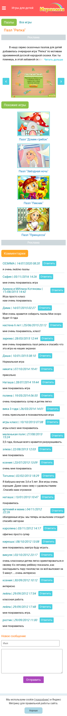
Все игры (25, 22)
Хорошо (33, 710)
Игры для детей (22, 8)
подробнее (41, 699)
